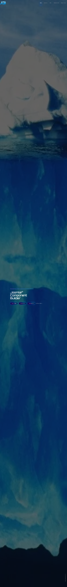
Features (22, 303)
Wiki (50, 2)
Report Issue (63, 2)
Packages (30, 303)
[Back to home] (3, 3)
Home (41, 2)
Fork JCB (13, 303)
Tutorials (45, 2)
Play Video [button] (39, 303)
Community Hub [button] (56, 2)
